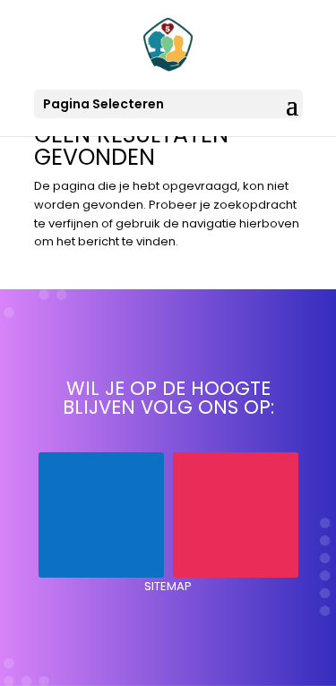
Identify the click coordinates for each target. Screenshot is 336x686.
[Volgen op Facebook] (101, 515)
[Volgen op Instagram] (235, 515)
